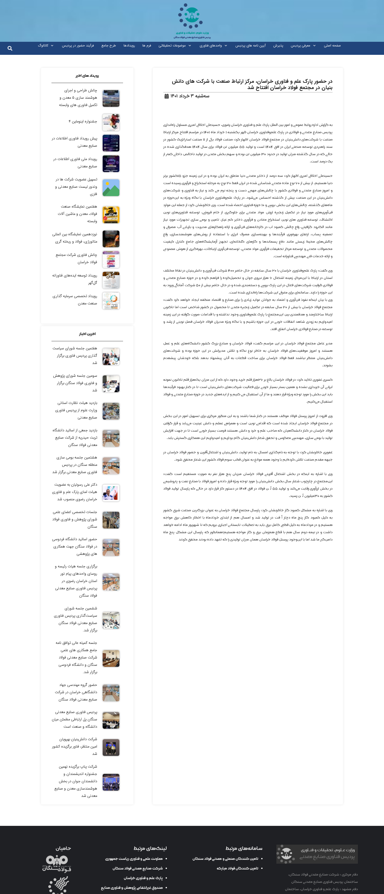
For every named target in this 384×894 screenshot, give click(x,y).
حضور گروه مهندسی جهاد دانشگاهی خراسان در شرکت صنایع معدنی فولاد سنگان (76, 692)
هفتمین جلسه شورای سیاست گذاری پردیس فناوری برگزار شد (75, 355)
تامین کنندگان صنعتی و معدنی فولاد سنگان (225, 858)
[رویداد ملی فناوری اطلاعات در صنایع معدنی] (87, 163)
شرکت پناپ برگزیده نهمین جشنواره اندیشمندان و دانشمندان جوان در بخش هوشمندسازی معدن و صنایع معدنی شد (75, 781)
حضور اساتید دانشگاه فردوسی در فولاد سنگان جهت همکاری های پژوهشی (74, 546)
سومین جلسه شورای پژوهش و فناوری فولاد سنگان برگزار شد (75, 383)
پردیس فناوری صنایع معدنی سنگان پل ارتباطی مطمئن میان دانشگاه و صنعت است (74, 719)
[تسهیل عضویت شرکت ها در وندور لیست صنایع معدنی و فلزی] (87, 187)
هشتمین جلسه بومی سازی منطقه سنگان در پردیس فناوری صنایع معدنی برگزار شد (74, 465)
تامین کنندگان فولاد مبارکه (237, 868)
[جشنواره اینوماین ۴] (87, 122)
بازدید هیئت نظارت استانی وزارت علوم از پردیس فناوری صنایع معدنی (76, 410)
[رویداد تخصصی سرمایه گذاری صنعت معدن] (87, 300)
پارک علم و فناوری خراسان (143, 878)
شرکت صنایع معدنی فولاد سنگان (138, 868)
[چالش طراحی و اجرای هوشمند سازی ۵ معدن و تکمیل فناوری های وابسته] (87, 98)
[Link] (192, 21)
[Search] (10, 48)
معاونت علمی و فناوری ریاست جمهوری (134, 858)
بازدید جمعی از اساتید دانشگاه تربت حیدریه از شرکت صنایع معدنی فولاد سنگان (75, 437)
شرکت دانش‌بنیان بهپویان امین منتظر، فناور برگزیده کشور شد (74, 746)
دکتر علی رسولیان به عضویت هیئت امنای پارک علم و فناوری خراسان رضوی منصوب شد (74, 492)
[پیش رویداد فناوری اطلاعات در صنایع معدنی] (87, 143)
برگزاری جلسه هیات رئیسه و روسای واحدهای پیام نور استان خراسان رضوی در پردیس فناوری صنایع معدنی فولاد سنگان (76, 581)
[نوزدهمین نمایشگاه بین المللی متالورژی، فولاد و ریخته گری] (87, 239)
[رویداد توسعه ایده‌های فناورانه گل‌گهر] (87, 280)
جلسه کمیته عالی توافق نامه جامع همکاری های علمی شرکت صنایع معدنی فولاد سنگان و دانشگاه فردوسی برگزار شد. (76, 657)
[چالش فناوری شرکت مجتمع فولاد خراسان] (87, 259)
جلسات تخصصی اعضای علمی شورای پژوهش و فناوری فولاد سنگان (74, 519)
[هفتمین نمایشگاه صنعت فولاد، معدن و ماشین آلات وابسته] (87, 214)
